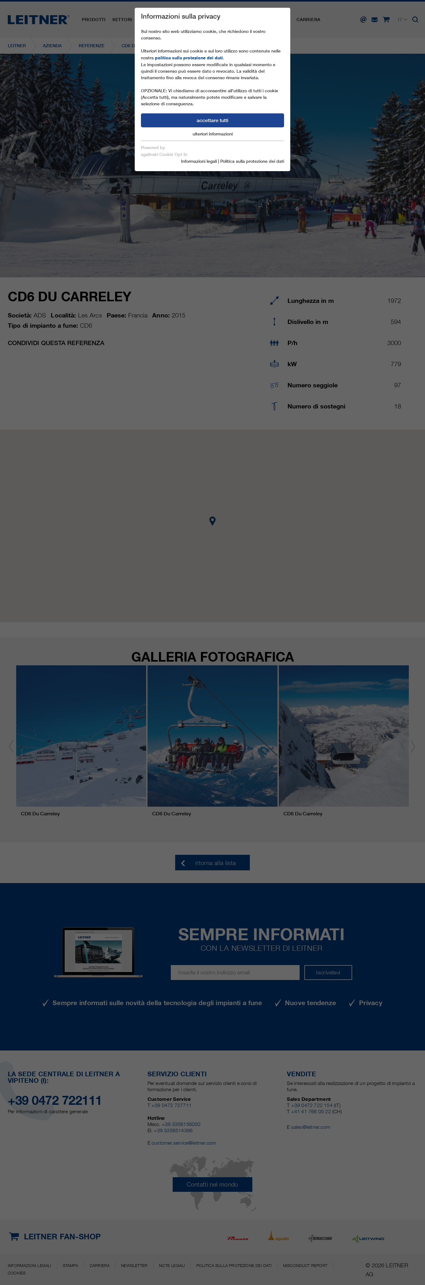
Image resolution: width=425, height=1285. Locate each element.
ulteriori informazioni (213, 133)
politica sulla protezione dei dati (189, 58)
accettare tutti (212, 120)
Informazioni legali (199, 161)
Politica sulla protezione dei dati (252, 161)
